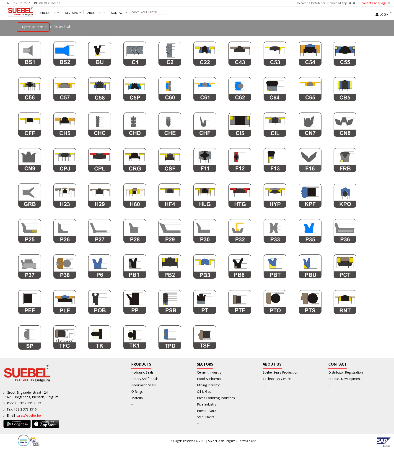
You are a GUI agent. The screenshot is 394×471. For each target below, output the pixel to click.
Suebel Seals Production (280, 372)
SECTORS (71, 12)
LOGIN (383, 14)
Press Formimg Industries (216, 398)
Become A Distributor (311, 3)
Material (137, 398)
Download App (337, 3)
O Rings (137, 391)
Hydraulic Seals (142, 372)
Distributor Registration (345, 372)
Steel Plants (205, 417)
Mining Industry (208, 385)
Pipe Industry (206, 404)
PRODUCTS (48, 13)
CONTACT (117, 12)
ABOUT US (94, 13)
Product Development (344, 379)
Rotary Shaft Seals (144, 379)
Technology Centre (277, 379)
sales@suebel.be (48, 3)
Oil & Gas (204, 391)
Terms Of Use (247, 441)
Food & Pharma (209, 379)
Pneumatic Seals (143, 385)
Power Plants (207, 410)
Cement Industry (209, 372)
